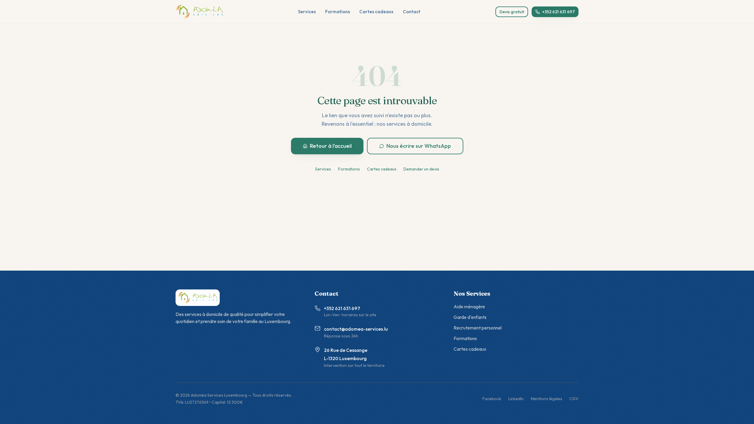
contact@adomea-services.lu (356, 329)
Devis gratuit (512, 11)
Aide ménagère (469, 306)
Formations (337, 11)
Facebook (491, 398)
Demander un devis (421, 169)
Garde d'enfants (470, 317)
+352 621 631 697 (558, 11)
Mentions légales (546, 398)
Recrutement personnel (478, 328)
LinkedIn (516, 398)
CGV (573, 398)
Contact (411, 11)
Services (307, 11)
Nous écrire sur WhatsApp (418, 146)
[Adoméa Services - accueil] (199, 12)
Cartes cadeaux (376, 11)
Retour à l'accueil (331, 146)
